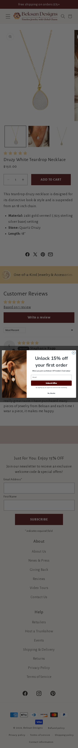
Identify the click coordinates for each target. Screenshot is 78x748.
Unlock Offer (51, 383)
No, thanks (51, 393)
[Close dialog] (73, 352)
